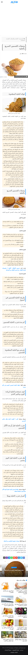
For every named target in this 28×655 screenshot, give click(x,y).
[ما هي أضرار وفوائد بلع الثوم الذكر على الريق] (21, 634)
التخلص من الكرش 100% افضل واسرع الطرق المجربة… (21, 592)
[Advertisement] (14, 20)
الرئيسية (21, 38)
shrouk (25, 53)
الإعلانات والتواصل (14, 652)
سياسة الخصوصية (15, 650)
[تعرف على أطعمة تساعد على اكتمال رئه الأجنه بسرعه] (7, 634)
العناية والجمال (14, 38)
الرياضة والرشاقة (13, 567)
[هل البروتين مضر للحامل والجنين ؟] (7, 586)
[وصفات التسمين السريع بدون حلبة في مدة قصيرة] (21, 599)
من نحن (21, 650)
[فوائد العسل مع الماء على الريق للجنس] (7, 611)
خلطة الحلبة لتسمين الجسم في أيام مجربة (14, 570)
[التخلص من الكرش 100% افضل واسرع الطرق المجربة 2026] (21, 586)
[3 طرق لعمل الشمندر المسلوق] (21, 611)
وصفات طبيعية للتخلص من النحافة (11, 541)
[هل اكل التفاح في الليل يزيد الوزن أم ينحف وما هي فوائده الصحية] (7, 622)
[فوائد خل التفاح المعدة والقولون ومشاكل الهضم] (21, 622)
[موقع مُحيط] (14, 2)
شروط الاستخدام (8, 650)
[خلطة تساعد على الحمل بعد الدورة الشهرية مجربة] (7, 599)
